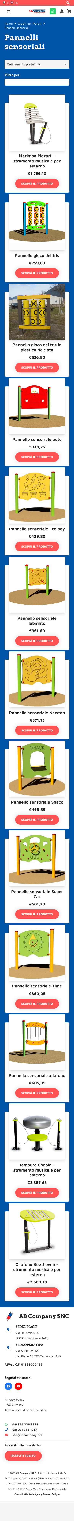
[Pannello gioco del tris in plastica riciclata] (37, 294)
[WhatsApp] (53, 11)
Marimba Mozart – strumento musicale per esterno (37, 160)
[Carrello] (69, 11)
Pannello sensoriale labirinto (37, 621)
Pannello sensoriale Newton (37, 712)
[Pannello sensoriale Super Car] (37, 841)
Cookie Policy (14, 1404)
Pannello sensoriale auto (37, 439)
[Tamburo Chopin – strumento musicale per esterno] (37, 1114)
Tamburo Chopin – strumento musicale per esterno (37, 1170)
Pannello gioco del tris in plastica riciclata (37, 347)
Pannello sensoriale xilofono (37, 1075)
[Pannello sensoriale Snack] (37, 751)
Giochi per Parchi (29, 23)
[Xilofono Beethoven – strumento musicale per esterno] (37, 1214)
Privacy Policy (14, 1399)
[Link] (62, 11)
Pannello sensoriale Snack (37, 801)
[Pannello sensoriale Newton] (37, 662)
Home (9, 23)
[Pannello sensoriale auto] (37, 389)
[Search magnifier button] (68, 3)
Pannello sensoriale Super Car (37, 894)
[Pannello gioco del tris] (37, 205)
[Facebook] (8, 1386)
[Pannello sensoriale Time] (37, 935)
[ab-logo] (37, 11)
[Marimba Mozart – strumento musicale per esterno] (37, 105)
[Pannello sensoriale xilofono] (37, 1025)
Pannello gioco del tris (37, 255)
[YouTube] (18, 1386)
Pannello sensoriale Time (37, 985)
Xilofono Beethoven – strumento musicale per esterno (37, 1269)
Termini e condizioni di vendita (25, 1410)
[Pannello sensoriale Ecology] (37, 478)
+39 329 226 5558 (24, 1424)
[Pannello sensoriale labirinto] (37, 568)
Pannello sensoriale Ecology (37, 528)
